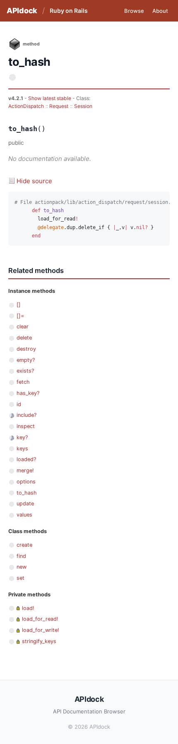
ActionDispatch (26, 106)
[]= (20, 316)
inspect (26, 426)
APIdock (22, 10)
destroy (26, 349)
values (24, 515)
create (24, 545)
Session (83, 106)
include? (26, 415)
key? (22, 437)
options (26, 481)
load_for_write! (40, 630)
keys (22, 448)
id (19, 404)
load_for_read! (40, 619)
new (21, 567)
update (25, 503)
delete (24, 338)
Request (58, 106)
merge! (25, 470)
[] (19, 304)
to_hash (27, 493)
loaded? (26, 459)
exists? (25, 371)
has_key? (28, 393)
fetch (23, 382)
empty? (26, 360)
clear (23, 326)
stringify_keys (39, 641)
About (160, 10)
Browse (134, 10)
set (20, 578)
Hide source (34, 181)
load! (28, 608)
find (21, 556)
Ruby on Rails (69, 10)
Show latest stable (50, 98)
